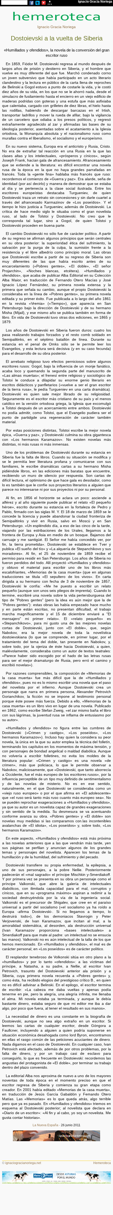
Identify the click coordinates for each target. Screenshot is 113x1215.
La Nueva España (45, 1125)
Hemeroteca (102, 1163)
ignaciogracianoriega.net (23, 1163)
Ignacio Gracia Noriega (56, 27)
